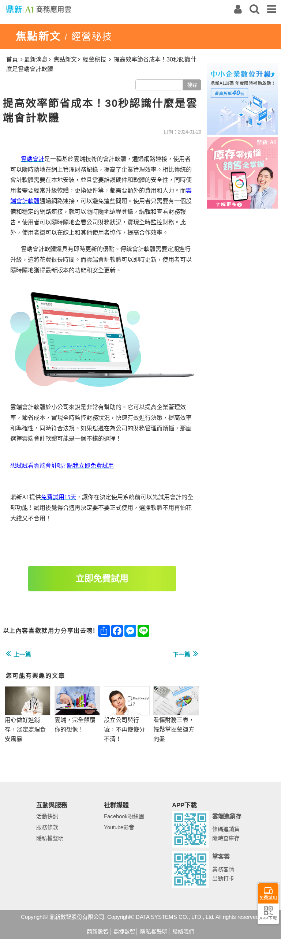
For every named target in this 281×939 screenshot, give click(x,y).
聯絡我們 (183, 931)
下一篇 (181, 654)
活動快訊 (47, 816)
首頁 (12, 59)
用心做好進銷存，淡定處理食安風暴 (25, 729)
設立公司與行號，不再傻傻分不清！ (124, 729)
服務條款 (47, 827)
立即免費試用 (102, 578)
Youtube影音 (119, 827)
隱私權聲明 (50, 838)
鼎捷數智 (124, 931)
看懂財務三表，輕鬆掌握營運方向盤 (173, 729)
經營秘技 (94, 59)
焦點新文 (65, 59)
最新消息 (36, 59)
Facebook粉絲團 (124, 816)
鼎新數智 (98, 931)
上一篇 (22, 654)
